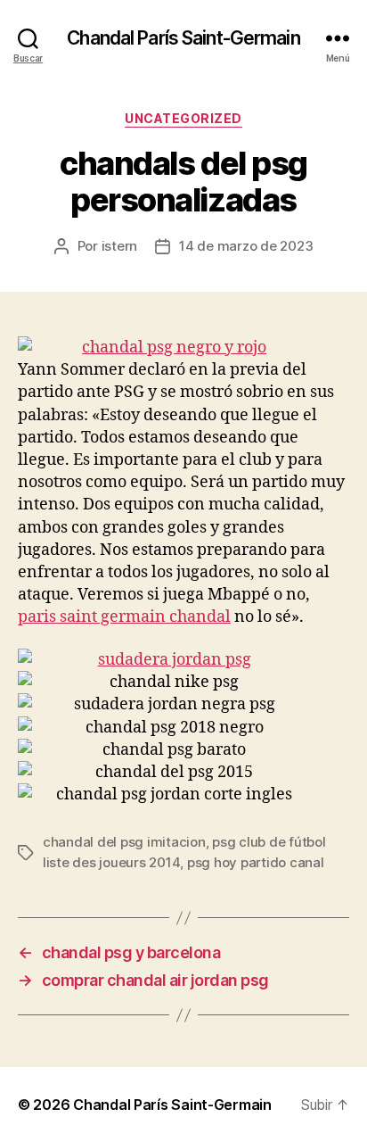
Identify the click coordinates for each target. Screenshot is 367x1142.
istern (119, 245)
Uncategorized (183, 118)
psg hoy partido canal (255, 862)
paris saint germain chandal (124, 617)
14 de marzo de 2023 (246, 245)
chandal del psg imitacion (124, 841)
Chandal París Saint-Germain (183, 38)
